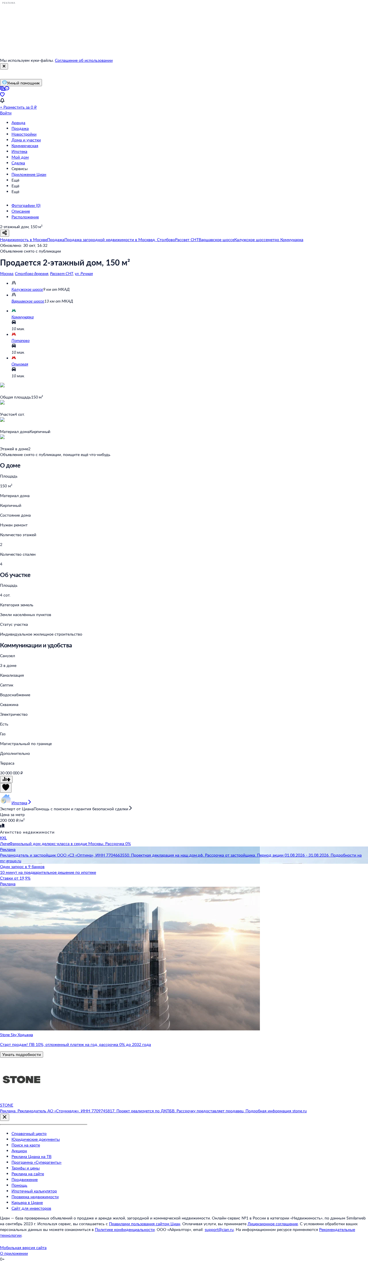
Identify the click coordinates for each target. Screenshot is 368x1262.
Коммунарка (23, 317)
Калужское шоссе (27, 289)
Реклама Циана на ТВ (31, 1156)
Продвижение (25, 1179)
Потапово (21, 340)
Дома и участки (26, 140)
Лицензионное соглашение (273, 1223)
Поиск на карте (26, 1145)
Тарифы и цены (26, 1168)
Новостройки (24, 134)
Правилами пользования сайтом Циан (144, 1223)
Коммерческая (25, 145)
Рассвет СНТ (61, 273)
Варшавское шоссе (28, 301)
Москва (6, 273)
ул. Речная (84, 273)
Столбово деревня (31, 273)
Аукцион (19, 1150)
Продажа (20, 128)
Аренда (18, 122)
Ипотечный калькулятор (34, 1191)
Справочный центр (29, 1133)
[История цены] (6, 779)
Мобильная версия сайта (23, 1247)
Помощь (19, 1185)
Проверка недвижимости (35, 1196)
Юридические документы (36, 1139)
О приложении (14, 1253)
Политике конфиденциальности (125, 1229)
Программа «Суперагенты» (37, 1162)
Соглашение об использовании (84, 60)
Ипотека (19, 151)
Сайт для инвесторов (31, 1208)
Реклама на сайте (28, 1173)
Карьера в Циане (27, 1202)
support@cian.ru (219, 1229)
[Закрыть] (4, 66)
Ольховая (20, 364)
